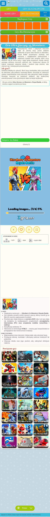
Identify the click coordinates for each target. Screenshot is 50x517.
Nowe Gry (10, 14)
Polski (24, 508)
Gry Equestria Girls (12, 38)
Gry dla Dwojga (30, 14)
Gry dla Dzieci (28, 26)
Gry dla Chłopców (33, 9)
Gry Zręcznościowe (44, 26)
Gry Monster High (44, 38)
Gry (9, 9)
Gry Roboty (14, 140)
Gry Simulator (20, 26)
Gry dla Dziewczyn (12, 26)
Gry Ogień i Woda (20, 38)
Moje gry (21, 229)
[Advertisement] (25, 112)
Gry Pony (4, 38)
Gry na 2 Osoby (36, 26)
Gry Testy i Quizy (36, 38)
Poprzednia (13, 229)
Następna (29, 229)
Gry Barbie (28, 38)
